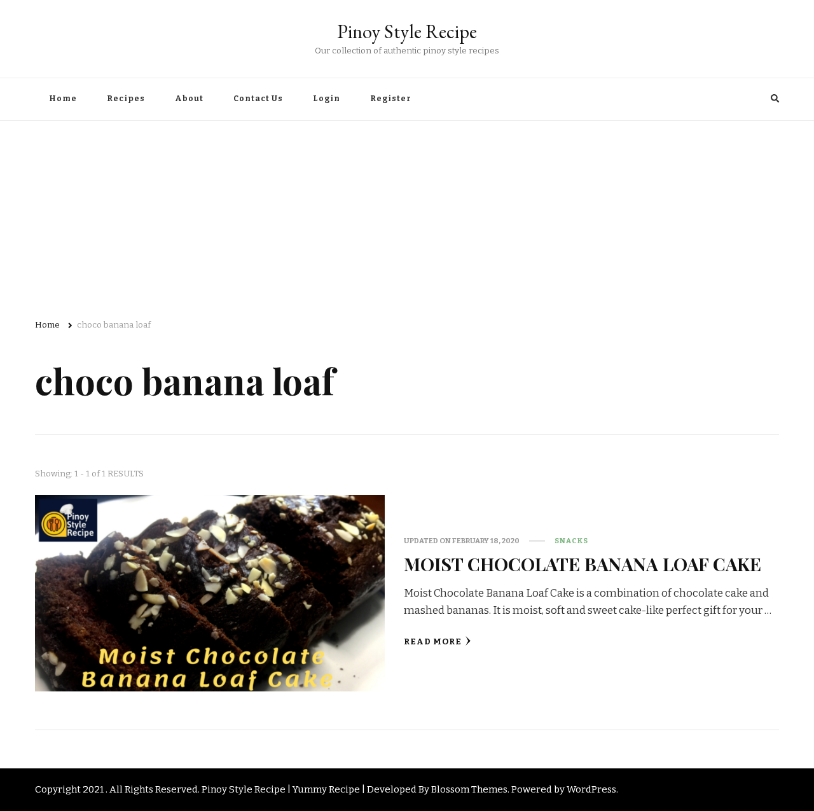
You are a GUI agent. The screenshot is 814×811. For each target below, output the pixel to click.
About (189, 98)
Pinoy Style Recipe (407, 31)
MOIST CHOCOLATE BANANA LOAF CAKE (582, 563)
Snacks (571, 540)
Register (390, 98)
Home (63, 98)
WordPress (591, 789)
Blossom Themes (469, 789)
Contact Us (258, 98)
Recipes (126, 98)
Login (326, 98)
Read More (433, 642)
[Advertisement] (407, 216)
